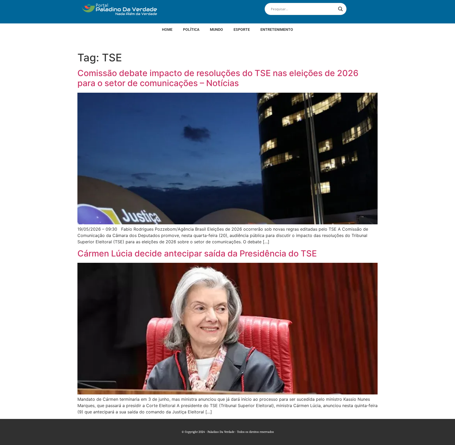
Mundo (216, 29)
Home (167, 29)
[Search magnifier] (340, 9)
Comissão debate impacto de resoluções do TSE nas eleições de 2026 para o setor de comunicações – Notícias (217, 78)
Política (191, 29)
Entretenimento (276, 29)
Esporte (242, 29)
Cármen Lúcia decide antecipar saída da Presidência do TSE (197, 253)
